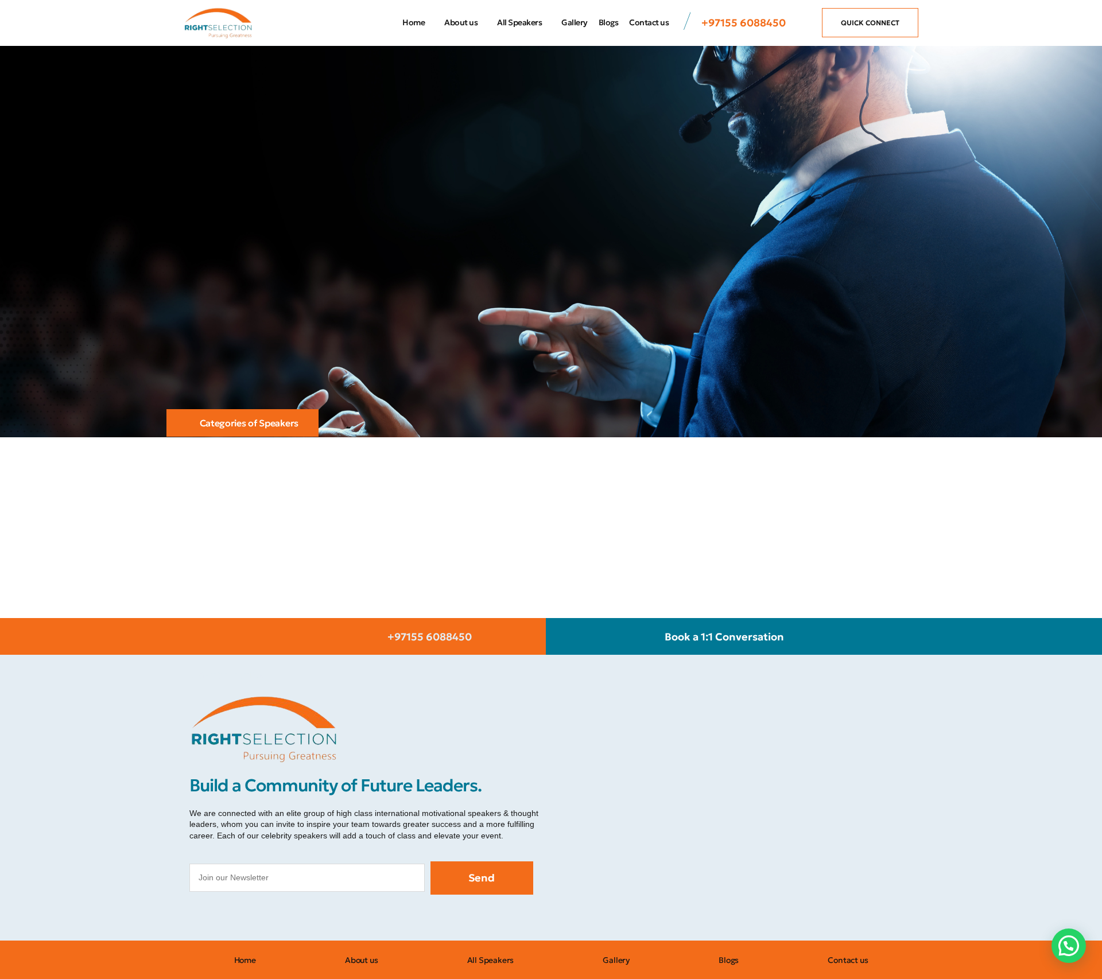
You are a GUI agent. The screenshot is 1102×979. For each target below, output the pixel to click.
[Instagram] (226, 917)
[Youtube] (278, 917)
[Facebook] (200, 917)
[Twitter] (252, 917)
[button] (1068, 946)
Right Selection (227, 675)
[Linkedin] (304, 917)
